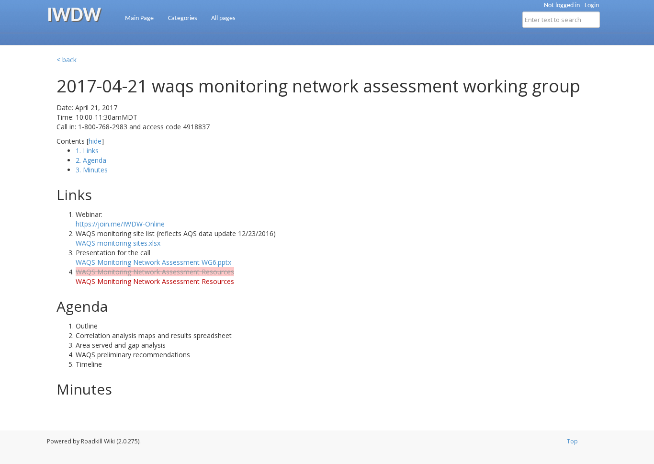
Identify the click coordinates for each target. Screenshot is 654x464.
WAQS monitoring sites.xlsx (118, 243)
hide (95, 141)
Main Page (139, 18)
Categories (182, 18)
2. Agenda (91, 160)
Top (572, 441)
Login (592, 5)
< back (66, 59)
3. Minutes (92, 169)
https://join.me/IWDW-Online (120, 223)
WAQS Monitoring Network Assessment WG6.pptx (153, 262)
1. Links (87, 150)
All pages (223, 18)
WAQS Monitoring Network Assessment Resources (155, 281)
